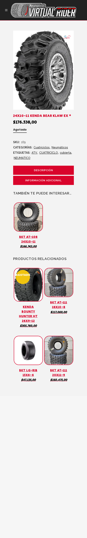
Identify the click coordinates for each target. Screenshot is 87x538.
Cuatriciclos (42, 147)
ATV (34, 152)
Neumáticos (60, 147)
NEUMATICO (22, 158)
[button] (67, 37)
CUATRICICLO (48, 152)
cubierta (65, 152)
